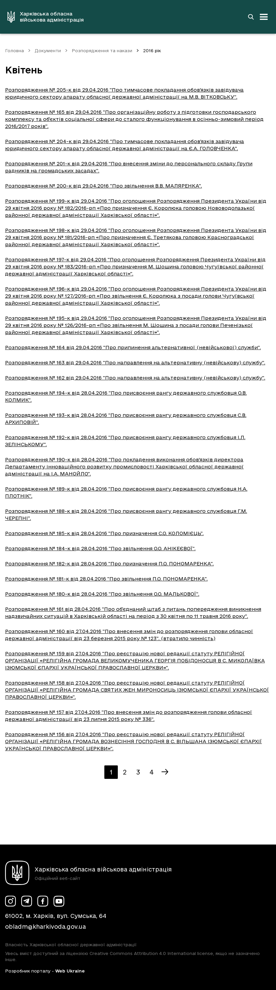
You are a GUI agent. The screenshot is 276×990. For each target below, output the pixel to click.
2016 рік (152, 50)
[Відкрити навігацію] (264, 17)
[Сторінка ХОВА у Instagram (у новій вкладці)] (10, 901)
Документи (48, 50)
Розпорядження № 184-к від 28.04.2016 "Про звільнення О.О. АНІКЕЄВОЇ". (100, 548)
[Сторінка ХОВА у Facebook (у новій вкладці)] (42, 901)
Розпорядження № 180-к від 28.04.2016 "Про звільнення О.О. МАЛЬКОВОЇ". (102, 594)
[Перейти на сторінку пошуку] (251, 17)
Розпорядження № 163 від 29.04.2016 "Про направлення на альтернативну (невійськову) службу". (135, 362)
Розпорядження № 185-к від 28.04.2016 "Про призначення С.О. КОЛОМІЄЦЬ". (104, 533)
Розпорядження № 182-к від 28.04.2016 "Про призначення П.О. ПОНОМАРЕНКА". (109, 563)
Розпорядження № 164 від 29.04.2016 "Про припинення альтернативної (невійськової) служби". (133, 347)
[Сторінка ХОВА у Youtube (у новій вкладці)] (59, 901)
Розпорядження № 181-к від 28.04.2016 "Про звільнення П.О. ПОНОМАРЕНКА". (106, 579)
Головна (14, 50)
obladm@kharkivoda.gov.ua (45, 926)
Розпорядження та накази (102, 50)
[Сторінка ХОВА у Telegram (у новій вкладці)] (26, 901)
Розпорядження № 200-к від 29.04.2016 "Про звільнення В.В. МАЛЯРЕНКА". (103, 186)
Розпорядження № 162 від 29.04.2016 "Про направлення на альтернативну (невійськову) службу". (135, 378)
